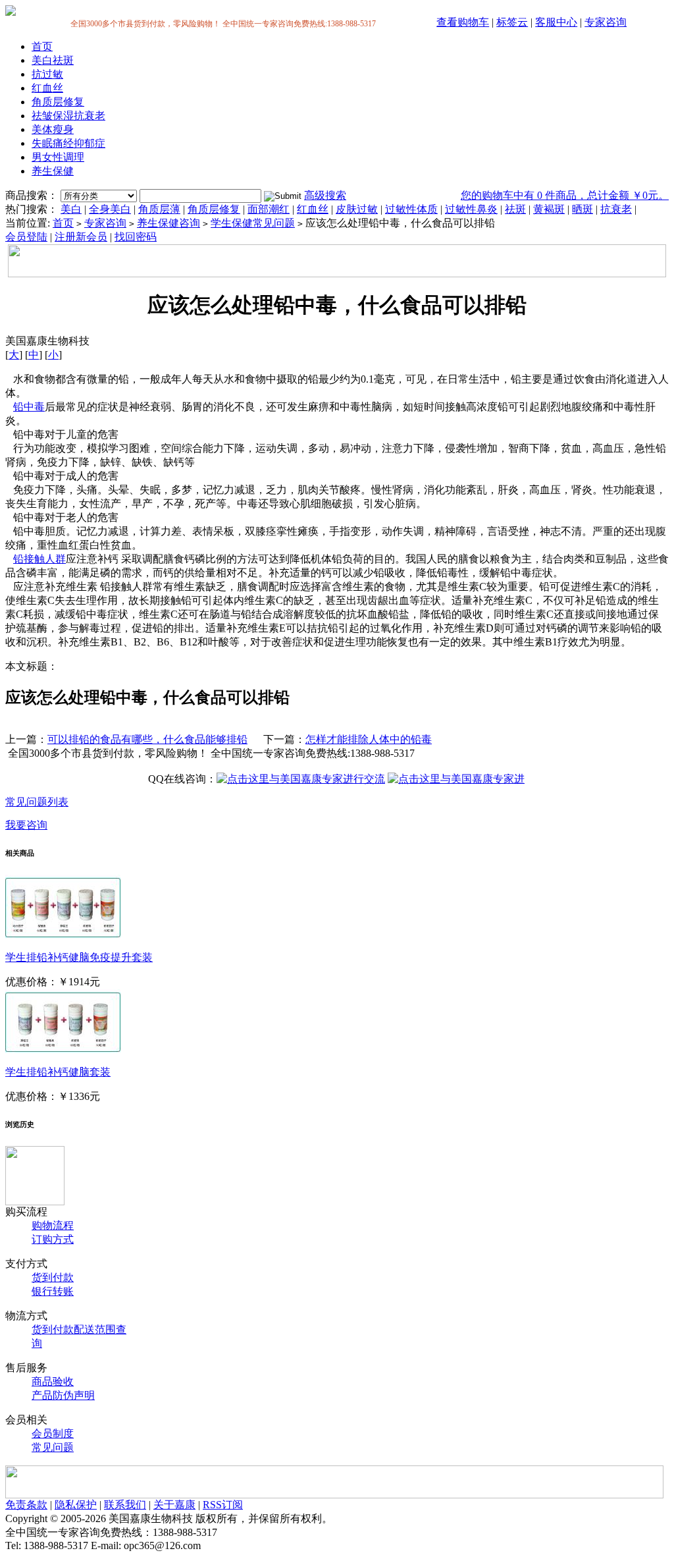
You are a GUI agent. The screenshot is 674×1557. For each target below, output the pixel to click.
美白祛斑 (53, 60)
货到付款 (53, 1277)
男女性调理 (58, 157)
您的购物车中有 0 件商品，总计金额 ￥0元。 (565, 195)
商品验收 (53, 1381)
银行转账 (53, 1291)
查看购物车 (462, 22)
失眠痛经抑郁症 (68, 143)
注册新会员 (81, 236)
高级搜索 (325, 195)
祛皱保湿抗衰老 (68, 115)
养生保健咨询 (168, 223)
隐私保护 (76, 1504)
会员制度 (53, 1433)
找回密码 (136, 236)
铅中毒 (29, 406)
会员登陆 (26, 236)
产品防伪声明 (63, 1395)
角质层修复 (58, 101)
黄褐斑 (549, 209)
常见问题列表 (36, 801)
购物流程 (53, 1225)
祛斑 (515, 209)
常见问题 (53, 1447)
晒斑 (582, 209)
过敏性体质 (411, 209)
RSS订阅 (223, 1504)
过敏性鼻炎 (471, 209)
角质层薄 (159, 209)
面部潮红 (268, 209)
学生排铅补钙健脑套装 (58, 1072)
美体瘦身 (53, 129)
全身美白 (110, 209)
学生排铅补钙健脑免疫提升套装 (79, 957)
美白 (71, 209)
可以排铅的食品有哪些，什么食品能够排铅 (147, 739)
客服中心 (556, 22)
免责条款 (26, 1504)
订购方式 (53, 1239)
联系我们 (125, 1504)
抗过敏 (47, 74)
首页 (42, 46)
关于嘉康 (174, 1504)
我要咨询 (26, 825)
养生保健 (53, 171)
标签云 (512, 22)
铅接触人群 (39, 558)
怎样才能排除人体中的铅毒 (368, 739)
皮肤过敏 (357, 209)
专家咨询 (605, 22)
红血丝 (47, 88)
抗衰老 (616, 209)
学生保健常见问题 (253, 223)
